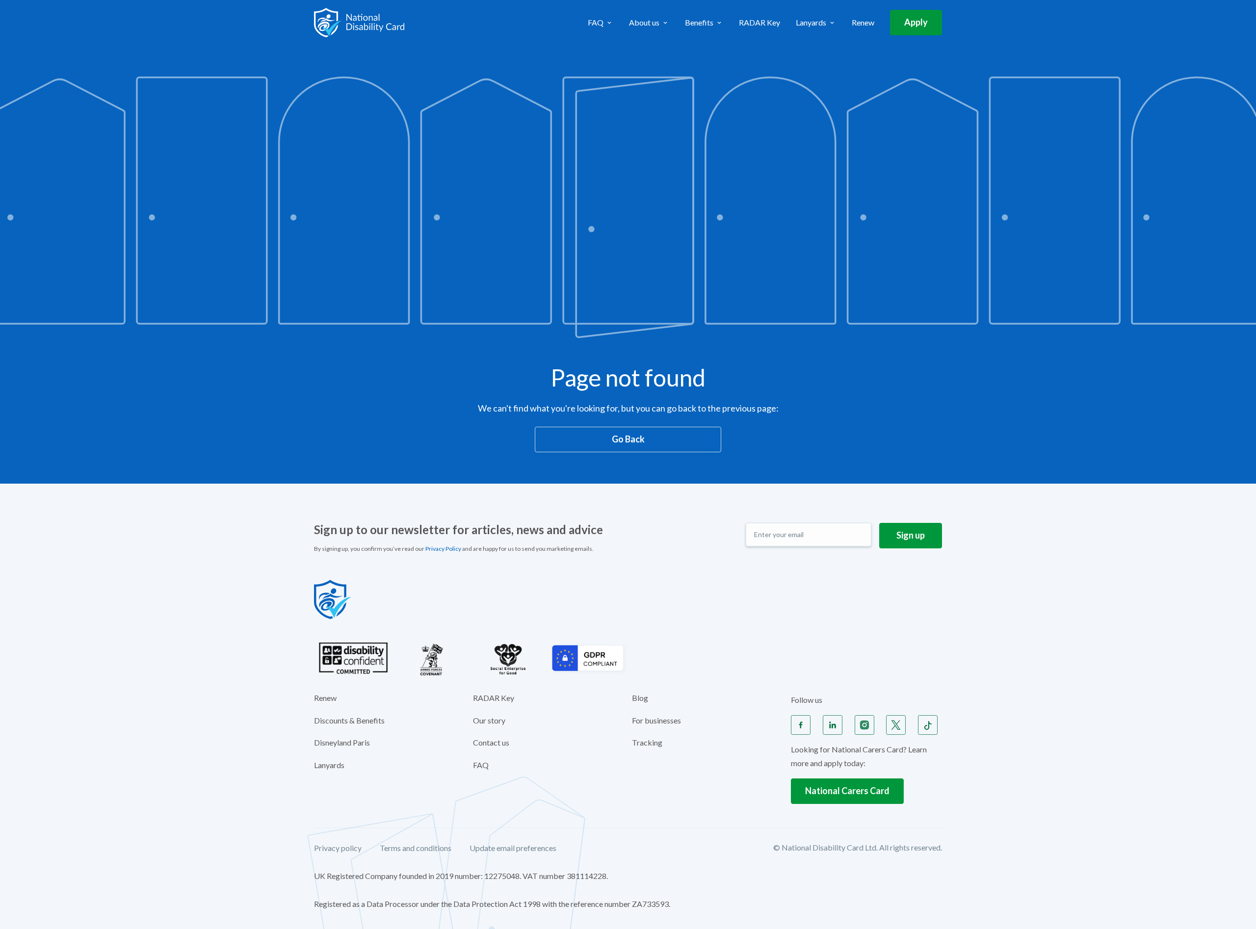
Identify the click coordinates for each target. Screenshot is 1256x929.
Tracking (647, 742)
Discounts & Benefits (349, 720)
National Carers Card (847, 790)
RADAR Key (759, 22)
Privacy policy (338, 848)
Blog (640, 697)
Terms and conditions (415, 848)
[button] (600, 22)
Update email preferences (513, 848)
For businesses (656, 720)
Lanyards (329, 765)
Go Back (628, 439)
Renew (863, 22)
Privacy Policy (443, 548)
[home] (359, 22)
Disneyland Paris (342, 742)
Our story (489, 720)
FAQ (481, 765)
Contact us (491, 742)
